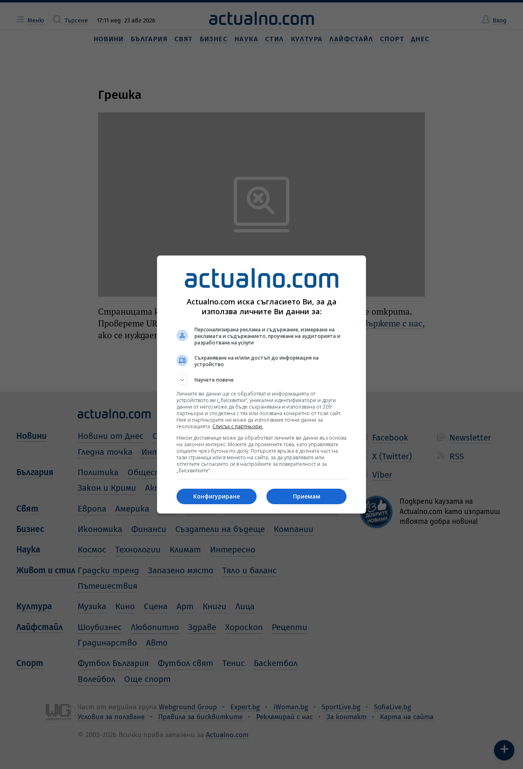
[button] (261, 380)
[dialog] (261, 384)
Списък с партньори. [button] (237, 426)
